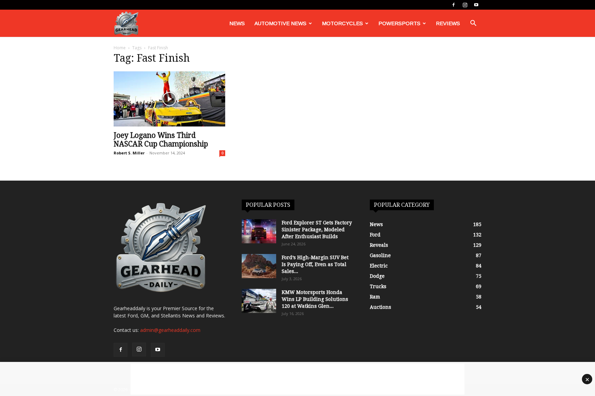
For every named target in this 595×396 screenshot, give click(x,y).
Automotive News (280, 23)
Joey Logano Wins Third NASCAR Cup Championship (161, 139)
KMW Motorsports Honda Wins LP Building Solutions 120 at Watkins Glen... (315, 299)
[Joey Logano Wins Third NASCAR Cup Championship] (169, 98)
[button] (473, 24)
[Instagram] (465, 5)
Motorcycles (342, 23)
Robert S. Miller (129, 152)
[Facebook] (453, 5)
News (237, 23)
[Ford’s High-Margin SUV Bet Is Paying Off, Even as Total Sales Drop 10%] (259, 266)
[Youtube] (476, 5)
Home (120, 48)
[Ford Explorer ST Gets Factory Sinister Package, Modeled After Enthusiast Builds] (259, 231)
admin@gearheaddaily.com (170, 330)
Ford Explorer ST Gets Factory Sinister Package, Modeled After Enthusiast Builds (317, 229)
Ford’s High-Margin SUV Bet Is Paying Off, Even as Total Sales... (315, 264)
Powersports (399, 23)
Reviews (448, 23)
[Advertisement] (297, 379)
